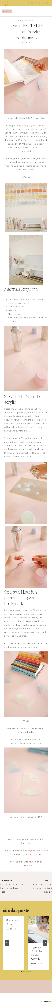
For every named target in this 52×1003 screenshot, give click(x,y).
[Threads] (43, 3)
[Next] (45, 943)
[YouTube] (32, 3)
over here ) (23, 303)
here (28, 843)
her (29, 865)
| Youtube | (26, 854)
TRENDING (29, 21)
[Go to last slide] (7, 943)
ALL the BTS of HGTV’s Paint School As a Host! (11, 886)
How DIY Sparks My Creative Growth (36, 953)
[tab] (21, 971)
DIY (20, 21)
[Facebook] (35, 3)
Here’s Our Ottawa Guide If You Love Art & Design (40, 886)
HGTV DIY (38, 854)
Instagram (29, 851)
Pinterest (42, 851)
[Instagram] (28, 3)
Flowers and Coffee (12, 922)
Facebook (15, 854)
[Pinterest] (39, 3)
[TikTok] (47, 3)
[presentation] (38, 929)
